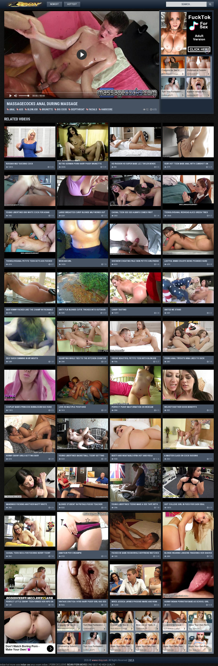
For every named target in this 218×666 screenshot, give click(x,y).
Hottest (72, 4)
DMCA (131, 660)
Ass (21, 109)
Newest (54, 4)
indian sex (25, 664)
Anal (12, 109)
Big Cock (62, 109)
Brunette (47, 109)
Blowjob (32, 109)
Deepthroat (77, 109)
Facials (92, 109)
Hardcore (106, 109)
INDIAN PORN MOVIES (77, 664)
